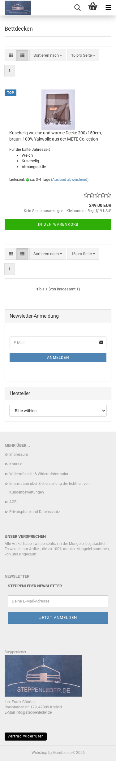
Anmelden (58, 357)
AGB (12, 502)
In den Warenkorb (58, 224)
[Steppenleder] (15, 7)
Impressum (18, 454)
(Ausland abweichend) (69, 179)
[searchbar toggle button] (77, 7)
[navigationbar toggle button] (108, 7)
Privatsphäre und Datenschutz (34, 512)
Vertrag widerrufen (25, 736)
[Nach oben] (99, 751)
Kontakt (16, 464)
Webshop (39, 752)
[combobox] (47, 56)
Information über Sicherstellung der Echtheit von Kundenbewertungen (49, 487)
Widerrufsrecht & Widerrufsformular (38, 474)
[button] (11, 56)
